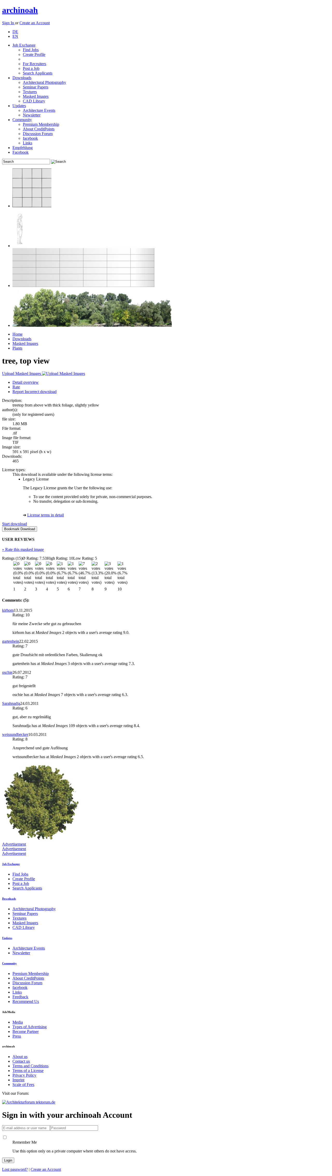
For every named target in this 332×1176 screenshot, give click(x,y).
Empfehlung (22, 147)
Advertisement (14, 844)
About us (19, 1056)
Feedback (20, 997)
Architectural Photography (44, 82)
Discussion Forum (38, 133)
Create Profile (34, 54)
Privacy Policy (24, 1075)
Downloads (21, 78)
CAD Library (34, 101)
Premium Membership (41, 124)
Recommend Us (25, 1001)
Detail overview (25, 382)
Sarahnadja (11, 703)
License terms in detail (45, 515)
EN (15, 36)
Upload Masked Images (22, 373)
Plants (17, 348)
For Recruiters (34, 64)
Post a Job (31, 68)
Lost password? (15, 1169)
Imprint (18, 1080)
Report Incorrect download (34, 391)
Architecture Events (39, 110)
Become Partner (25, 1031)
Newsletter (31, 115)
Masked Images (36, 96)
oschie (7, 672)
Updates (19, 105)
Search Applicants (37, 73)
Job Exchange (24, 45)
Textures (30, 92)
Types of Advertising (29, 1027)
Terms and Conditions (30, 1066)
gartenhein (10, 641)
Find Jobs (31, 50)
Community (22, 119)
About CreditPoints (38, 129)
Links (27, 143)
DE (15, 31)
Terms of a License (28, 1070)
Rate (16, 387)
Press (16, 1036)
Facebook (20, 152)
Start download (14, 524)
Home (17, 334)
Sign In (8, 23)
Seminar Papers (35, 87)
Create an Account (34, 23)
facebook (30, 138)
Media (17, 1022)
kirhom (8, 610)
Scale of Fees (23, 1084)
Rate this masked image (23, 549)
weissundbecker (15, 734)
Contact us (21, 1061)
